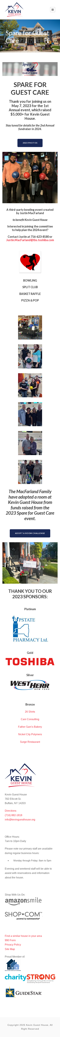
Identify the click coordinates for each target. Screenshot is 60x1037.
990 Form (10, 940)
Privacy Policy (13, 944)
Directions (10, 810)
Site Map (10, 949)
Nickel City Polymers (30, 734)
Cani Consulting (30, 719)
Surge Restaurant (30, 742)
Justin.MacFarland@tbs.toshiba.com (30, 240)
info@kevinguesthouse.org (20, 819)
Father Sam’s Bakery (30, 726)
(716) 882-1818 (13, 815)
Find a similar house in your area (23, 936)
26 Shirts (30, 711)
